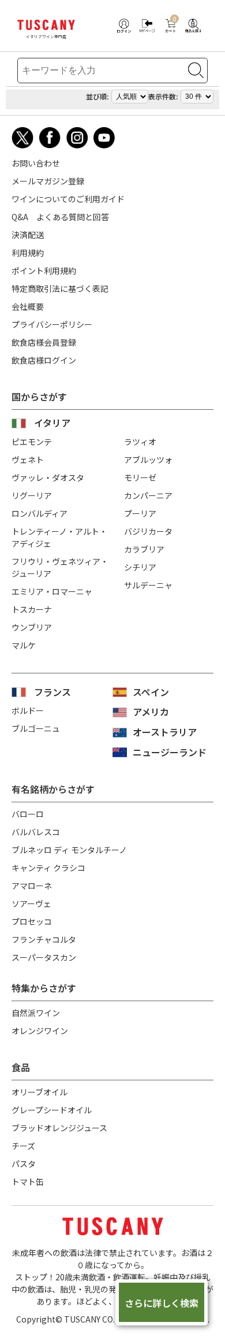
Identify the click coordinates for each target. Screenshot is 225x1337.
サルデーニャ (148, 585)
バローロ (28, 814)
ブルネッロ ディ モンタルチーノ (69, 849)
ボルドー (28, 710)
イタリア (52, 422)
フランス (52, 692)
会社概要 (28, 306)
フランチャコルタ (44, 939)
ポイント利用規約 (44, 270)
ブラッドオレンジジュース (59, 1128)
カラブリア (144, 549)
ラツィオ (140, 441)
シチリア (140, 567)
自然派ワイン (36, 1013)
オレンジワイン (40, 1030)
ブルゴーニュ (36, 728)
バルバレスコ (36, 832)
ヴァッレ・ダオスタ (48, 477)
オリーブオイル (40, 1092)
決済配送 (28, 234)
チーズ (23, 1145)
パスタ (24, 1163)
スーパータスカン (44, 957)
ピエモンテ (32, 441)
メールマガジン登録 (48, 181)
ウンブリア (32, 627)
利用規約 (28, 252)
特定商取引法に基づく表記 (60, 288)
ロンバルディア (40, 513)
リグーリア (32, 495)
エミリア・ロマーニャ (52, 591)
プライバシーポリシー (52, 324)
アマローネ (32, 885)
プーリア (140, 513)
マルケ (24, 645)
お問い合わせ (36, 163)
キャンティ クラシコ (48, 867)
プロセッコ (32, 921)
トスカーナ (32, 609)
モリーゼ (140, 477)
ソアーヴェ (31, 903)
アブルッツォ (148, 459)
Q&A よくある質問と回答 (60, 217)
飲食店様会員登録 (44, 342)
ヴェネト (28, 459)
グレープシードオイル (52, 1110)
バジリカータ (148, 531)
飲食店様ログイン (44, 360)
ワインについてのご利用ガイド (68, 199)
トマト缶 (28, 1181)
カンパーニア (148, 495)
